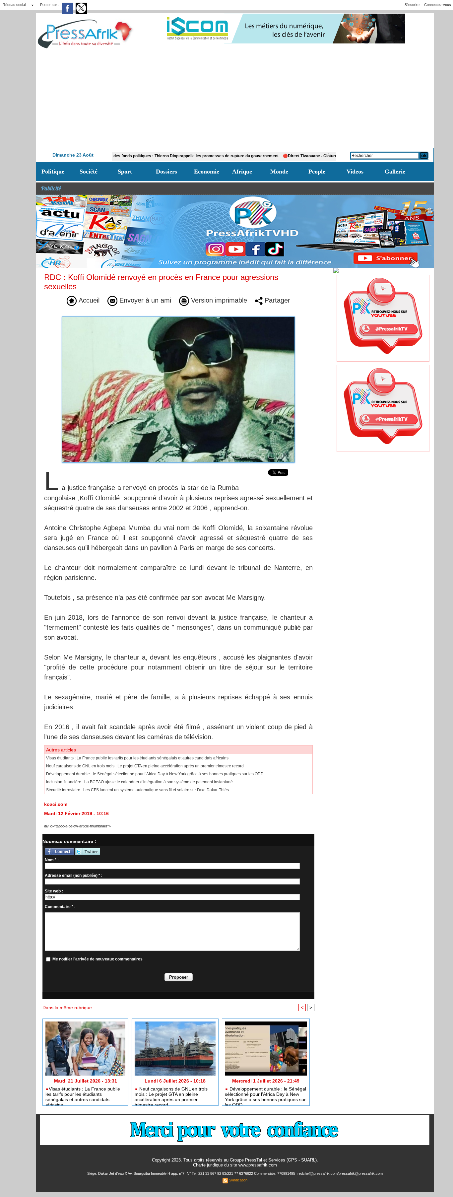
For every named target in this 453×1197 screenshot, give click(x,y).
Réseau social (14, 5)
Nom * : (52, 860)
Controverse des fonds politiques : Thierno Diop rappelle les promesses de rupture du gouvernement (150, 156)
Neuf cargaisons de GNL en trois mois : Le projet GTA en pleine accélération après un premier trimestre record (145, 766)
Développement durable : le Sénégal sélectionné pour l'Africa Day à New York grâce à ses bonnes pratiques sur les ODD (155, 774)
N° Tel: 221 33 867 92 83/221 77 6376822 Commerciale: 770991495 (241, 1173)
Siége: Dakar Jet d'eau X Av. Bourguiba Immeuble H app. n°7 (136, 1173)
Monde (279, 171)
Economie (206, 171)
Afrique (242, 171)
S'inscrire (412, 5)
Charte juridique (208, 1164)
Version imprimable (218, 300)
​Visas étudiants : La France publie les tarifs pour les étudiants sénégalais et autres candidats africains (137, 758)
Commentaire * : (60, 906)
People (316, 171)
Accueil (88, 300)
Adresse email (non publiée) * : (73, 875)
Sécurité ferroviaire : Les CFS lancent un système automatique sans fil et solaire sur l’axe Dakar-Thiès (137, 790)
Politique (52, 171)
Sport (125, 171)
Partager (276, 300)
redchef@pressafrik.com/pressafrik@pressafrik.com (340, 1173)
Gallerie (395, 171)
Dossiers (166, 171)
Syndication (238, 1180)
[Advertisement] (235, 98)
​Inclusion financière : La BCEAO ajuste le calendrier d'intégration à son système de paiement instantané (139, 782)
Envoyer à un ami (144, 300)
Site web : (54, 891)
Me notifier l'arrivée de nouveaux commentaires (97, 959)
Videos (355, 171)
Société (88, 171)
